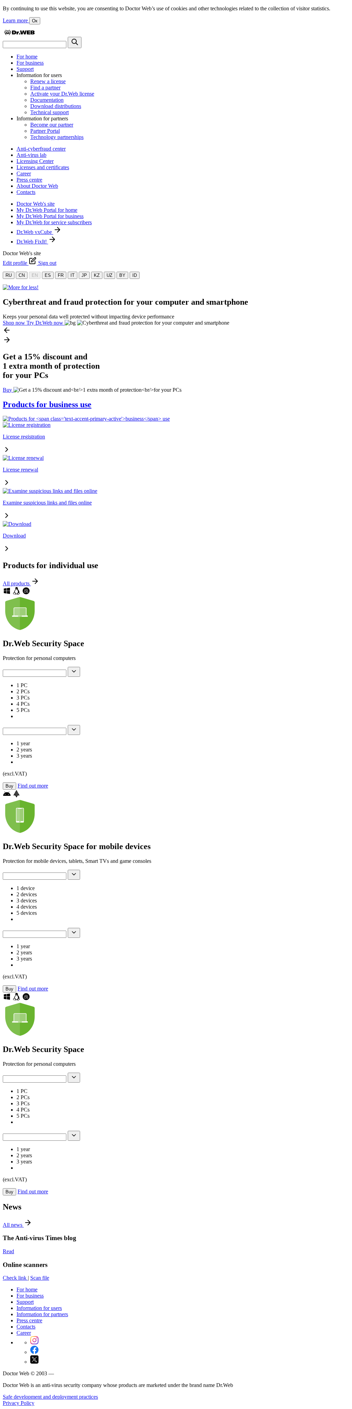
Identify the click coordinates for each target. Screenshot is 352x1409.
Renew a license (48, 81)
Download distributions (55, 106)
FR (61, 275)
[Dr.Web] (19, 33)
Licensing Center (35, 161)
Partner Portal (45, 131)
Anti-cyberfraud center (41, 149)
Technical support (49, 112)
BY (122, 275)
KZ (97, 275)
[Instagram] (34, 1342)
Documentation (47, 100)
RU (9, 275)
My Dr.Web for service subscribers (54, 222)
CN (22, 275)
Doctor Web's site (35, 204)
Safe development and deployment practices (50, 1397)
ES (48, 275)
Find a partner (45, 87)
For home (26, 56)
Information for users (39, 1308)
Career (23, 173)
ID (134, 275)
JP (84, 275)
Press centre (29, 180)
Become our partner (51, 125)
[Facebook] (34, 1352)
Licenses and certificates (42, 167)
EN (35, 275)
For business (30, 63)
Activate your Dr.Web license (62, 94)
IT (72, 275)
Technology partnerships (57, 137)
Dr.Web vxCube (34, 232)
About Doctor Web (37, 186)
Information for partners (42, 1314)
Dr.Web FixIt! (32, 242)
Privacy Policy (18, 1403)
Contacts (25, 192)
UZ (109, 275)
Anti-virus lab (31, 155)
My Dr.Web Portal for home (46, 210)
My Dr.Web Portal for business (50, 216)
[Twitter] (34, 1362)
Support (25, 69)
